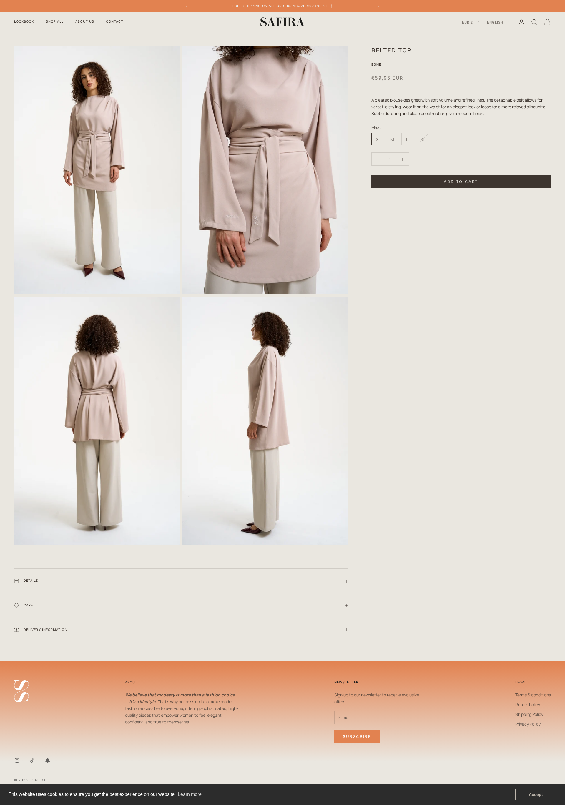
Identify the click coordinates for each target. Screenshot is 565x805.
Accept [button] (536, 794)
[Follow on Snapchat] (48, 760)
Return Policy (527, 704)
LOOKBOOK (24, 22)
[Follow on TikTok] (32, 760)
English (495, 22)
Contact (115, 22)
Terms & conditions (533, 695)
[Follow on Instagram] (17, 760)
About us (84, 22)
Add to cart (461, 181)
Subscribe (357, 736)
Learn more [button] (190, 794)
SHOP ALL (55, 22)
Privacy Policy (528, 724)
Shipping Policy (529, 714)
